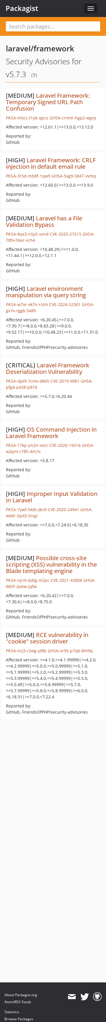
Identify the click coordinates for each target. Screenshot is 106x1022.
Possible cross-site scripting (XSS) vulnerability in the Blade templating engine (51, 564)
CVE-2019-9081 (65, 381)
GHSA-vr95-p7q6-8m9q (70, 650)
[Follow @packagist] (84, 996)
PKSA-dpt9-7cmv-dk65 (27, 381)
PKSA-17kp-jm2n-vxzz (27, 445)
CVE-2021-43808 (66, 580)
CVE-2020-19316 (65, 445)
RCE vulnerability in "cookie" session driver (47, 638)
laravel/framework (40, 48)
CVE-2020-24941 (63, 509)
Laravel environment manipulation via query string (46, 292)
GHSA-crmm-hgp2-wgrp (72, 118)
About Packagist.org (20, 994)
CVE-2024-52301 (65, 304)
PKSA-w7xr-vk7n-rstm (27, 304)
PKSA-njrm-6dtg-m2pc (27, 580)
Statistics (11, 1011)
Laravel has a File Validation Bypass (44, 221)
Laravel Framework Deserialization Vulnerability (47, 368)
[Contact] (71, 996)
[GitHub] (97, 996)
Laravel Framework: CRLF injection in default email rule (51, 163)
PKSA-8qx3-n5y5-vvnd (27, 234)
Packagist (22, 8)
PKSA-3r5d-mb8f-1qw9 (28, 176)
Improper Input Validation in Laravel (51, 497)
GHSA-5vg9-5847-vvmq (74, 176)
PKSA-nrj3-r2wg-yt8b (26, 650)
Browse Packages (18, 1018)
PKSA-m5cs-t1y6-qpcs (27, 118)
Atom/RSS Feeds (17, 1001)
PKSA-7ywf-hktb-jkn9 (26, 509)
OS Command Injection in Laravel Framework (51, 432)
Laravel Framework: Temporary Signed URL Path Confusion (48, 102)
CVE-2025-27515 (65, 234)
